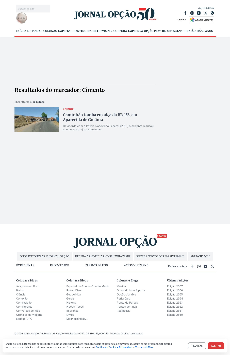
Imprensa (135, 31)
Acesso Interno (136, 265)
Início (21, 31)
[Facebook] (185, 13)
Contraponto (24, 306)
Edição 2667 (175, 286)
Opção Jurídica (126, 294)
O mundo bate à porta (131, 290)
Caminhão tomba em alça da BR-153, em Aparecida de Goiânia (100, 117)
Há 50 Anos (205, 31)
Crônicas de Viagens (29, 314)
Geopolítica (73, 294)
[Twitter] (205, 13)
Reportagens (172, 31)
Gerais (70, 298)
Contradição (24, 302)
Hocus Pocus (75, 306)
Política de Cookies (107, 347)
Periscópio (123, 298)
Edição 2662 (175, 306)
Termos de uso (96, 265)
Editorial (34, 31)
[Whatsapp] (212, 13)
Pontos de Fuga (127, 306)
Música (121, 286)
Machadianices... (76, 318)
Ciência (20, 294)
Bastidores (83, 31)
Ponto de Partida (127, 302)
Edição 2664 (175, 298)
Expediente (25, 265)
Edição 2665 (175, 294)
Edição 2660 (175, 314)
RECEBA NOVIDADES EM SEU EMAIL (160, 256)
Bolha (20, 290)
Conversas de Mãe (28, 310)
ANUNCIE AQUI (200, 256)
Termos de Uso (144, 347)
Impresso (65, 31)
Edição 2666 (175, 290)
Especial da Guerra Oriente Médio (87, 286)
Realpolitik (123, 310)
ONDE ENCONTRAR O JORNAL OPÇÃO (44, 256)
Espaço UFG (24, 318)
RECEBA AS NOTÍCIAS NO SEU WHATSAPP (102, 256)
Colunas (50, 31)
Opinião (190, 31)
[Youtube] (199, 13)
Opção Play (152, 31)
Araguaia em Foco (28, 286)
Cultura (120, 31)
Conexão (22, 298)
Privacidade (59, 265)
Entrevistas (102, 31)
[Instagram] (192, 13)
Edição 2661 (174, 310)
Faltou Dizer (74, 290)
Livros (70, 314)
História (71, 302)
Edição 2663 (175, 302)
